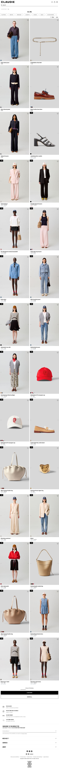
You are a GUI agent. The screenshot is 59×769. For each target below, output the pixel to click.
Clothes (3, 14)
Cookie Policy (29, 756)
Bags (42, 14)
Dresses (19, 14)
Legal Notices (46, 756)
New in (11, 14)
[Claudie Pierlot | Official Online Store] (7, 2)
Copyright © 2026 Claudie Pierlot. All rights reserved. (29, 758)
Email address (6, 731)
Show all (29, 696)
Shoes (35, 14)
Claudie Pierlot (4, 9)
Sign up (55, 730)
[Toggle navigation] (57, 2)
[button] (52, 1)
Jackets (27, 14)
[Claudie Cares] (29, 764)
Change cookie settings (37, 756)
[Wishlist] (28, 20)
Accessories (50, 14)
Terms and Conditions (15, 756)
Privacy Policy (23, 756)
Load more (29, 692)
